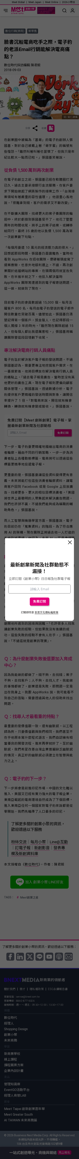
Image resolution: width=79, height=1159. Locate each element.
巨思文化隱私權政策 (46, 612)
